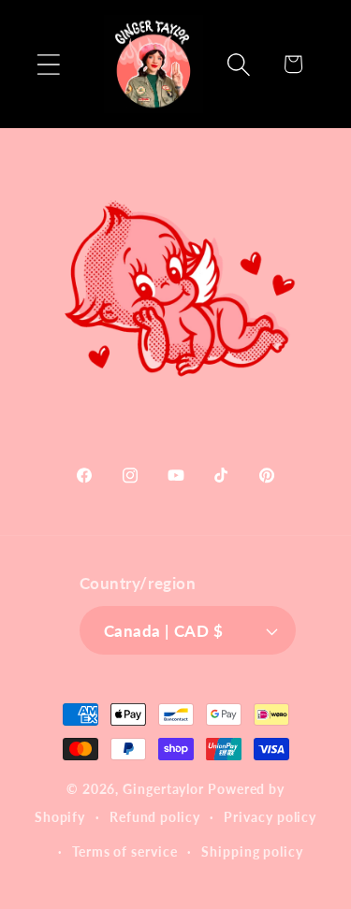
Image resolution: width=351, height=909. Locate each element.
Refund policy (155, 817)
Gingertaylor (163, 789)
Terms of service (125, 851)
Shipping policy (252, 851)
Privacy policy (270, 817)
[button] (48, 64)
